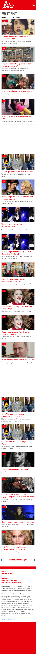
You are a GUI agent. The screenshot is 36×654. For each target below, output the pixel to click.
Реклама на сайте (7, 574)
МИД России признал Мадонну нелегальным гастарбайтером (13, 548)
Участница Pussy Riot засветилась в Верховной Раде (15, 37)
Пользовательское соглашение (11, 582)
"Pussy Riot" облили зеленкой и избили (16, 91)
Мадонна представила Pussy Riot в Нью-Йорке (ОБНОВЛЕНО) (17, 252)
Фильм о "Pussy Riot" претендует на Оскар (15, 442)
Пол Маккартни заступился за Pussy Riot (17, 522)
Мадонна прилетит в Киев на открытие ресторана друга (17, 197)
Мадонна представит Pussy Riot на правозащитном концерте (15, 333)
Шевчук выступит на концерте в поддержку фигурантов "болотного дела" (17, 495)
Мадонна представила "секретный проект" (15, 470)
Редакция (4, 578)
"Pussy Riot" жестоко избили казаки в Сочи (16, 117)
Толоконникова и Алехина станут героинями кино (14, 225)
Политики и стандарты (9, 580)
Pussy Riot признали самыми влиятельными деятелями (12, 415)
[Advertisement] (17, 138)
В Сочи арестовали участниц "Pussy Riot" (17, 171)
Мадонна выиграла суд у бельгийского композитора (16, 307)
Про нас (4, 571)
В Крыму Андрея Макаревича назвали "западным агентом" (16, 65)
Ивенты (4, 576)
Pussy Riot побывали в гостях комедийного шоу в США (12, 280)
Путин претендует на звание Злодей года (18, 359)
